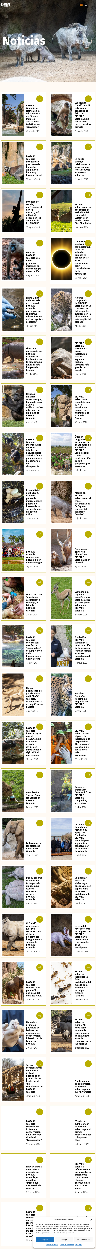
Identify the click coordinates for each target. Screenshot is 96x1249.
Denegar (64, 1239)
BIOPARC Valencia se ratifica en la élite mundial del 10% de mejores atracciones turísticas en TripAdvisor (33, 116)
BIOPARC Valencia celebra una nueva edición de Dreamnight (34, 557)
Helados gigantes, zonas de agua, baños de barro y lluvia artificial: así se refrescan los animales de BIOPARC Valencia (34, 406)
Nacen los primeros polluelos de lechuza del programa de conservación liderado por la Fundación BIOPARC (34, 1033)
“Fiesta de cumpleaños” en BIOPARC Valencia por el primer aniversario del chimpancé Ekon (83, 1130)
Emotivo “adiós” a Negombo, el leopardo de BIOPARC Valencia (81, 700)
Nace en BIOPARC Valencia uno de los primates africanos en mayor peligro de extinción (33, 262)
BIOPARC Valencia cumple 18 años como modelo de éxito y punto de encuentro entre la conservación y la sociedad (83, 1031)
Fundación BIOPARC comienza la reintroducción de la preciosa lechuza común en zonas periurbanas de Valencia (83, 648)
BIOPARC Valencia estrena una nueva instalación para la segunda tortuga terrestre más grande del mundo (82, 356)
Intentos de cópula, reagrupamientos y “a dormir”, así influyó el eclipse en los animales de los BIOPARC (34, 212)
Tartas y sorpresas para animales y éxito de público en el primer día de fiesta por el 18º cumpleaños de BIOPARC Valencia (34, 1078)
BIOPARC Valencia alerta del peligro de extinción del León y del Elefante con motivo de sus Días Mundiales (83, 214)
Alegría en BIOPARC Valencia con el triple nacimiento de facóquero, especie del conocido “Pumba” (83, 504)
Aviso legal (78, 1245)
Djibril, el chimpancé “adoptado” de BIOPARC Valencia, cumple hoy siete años (83, 795)
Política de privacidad (67, 1245)
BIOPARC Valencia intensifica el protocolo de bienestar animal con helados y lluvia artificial (34, 165)
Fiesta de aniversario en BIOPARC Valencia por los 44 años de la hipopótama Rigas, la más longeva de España (34, 359)
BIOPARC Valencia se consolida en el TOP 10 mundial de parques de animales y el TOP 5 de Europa (83, 407)
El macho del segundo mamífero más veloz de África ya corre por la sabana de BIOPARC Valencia (82, 601)
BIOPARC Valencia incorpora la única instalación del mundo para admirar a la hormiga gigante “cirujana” (83, 983)
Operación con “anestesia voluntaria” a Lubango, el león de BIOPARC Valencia (34, 602)
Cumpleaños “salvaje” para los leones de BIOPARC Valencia (33, 798)
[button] (91, 1220)
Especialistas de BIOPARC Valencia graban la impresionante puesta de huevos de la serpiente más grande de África (34, 502)
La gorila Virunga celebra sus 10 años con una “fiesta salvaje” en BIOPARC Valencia (83, 167)
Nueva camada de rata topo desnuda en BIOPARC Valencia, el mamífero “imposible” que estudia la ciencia (34, 1177)
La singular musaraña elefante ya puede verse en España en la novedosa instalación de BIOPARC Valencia (83, 889)
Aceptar (45, 1239)
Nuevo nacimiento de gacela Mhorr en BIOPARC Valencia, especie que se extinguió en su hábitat (34, 697)
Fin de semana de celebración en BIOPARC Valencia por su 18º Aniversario (83, 1086)
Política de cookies (52, 1245)
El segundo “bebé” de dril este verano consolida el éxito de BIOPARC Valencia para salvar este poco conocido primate (83, 114)
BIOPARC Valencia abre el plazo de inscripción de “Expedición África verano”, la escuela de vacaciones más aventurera (82, 742)
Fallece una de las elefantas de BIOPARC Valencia (33, 847)
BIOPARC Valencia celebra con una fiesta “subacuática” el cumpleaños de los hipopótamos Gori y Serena (34, 648)
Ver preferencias (83, 1239)
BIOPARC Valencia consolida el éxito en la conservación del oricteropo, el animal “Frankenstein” (34, 1130)
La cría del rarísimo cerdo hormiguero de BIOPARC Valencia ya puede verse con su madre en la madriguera (82, 937)
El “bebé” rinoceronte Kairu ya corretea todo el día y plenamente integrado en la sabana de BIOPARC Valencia (34, 935)
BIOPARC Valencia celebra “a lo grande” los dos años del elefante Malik (34, 989)
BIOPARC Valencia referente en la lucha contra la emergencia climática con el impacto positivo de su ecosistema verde (83, 1176)
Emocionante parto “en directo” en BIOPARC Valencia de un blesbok (82, 556)
